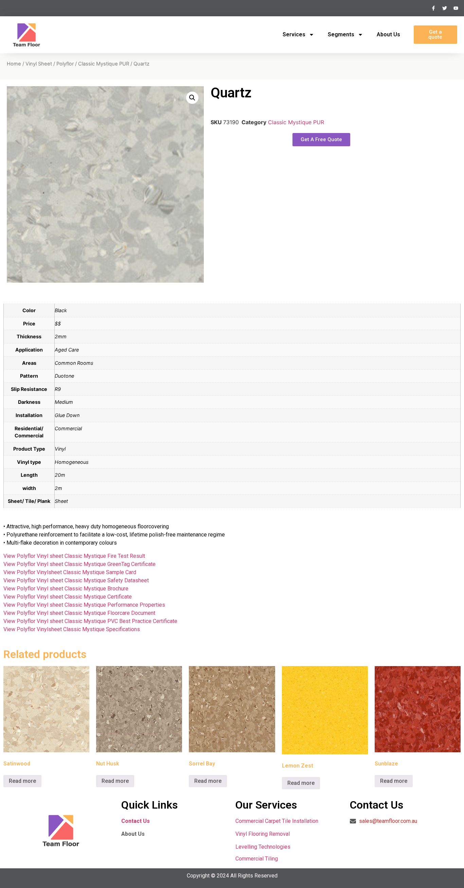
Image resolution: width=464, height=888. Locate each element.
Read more (22, 781)
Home (14, 64)
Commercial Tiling (256, 858)
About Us (388, 34)
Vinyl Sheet (38, 64)
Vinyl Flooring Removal (263, 834)
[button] (192, 98)
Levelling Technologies (262, 847)
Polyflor (65, 64)
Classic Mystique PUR (103, 64)
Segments (341, 34)
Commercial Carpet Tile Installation (276, 821)
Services (294, 34)
